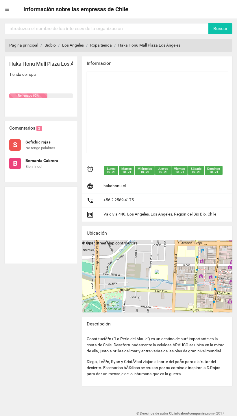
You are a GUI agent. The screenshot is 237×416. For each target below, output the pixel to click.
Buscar (220, 28)
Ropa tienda (101, 45)
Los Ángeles (73, 45)
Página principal (23, 45)
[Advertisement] (41, 223)
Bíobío (50, 45)
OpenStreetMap (100, 243)
